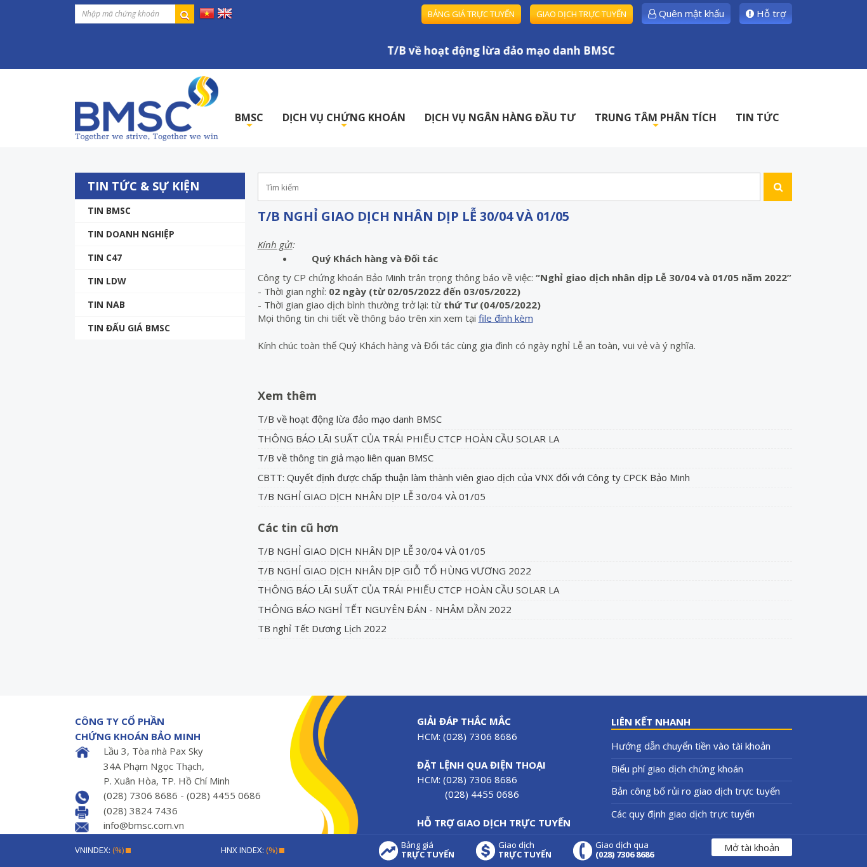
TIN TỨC (757, 117)
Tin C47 (105, 257)
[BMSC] (146, 108)
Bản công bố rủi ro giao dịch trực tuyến (695, 790)
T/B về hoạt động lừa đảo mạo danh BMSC (350, 419)
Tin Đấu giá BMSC (129, 328)
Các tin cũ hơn (298, 527)
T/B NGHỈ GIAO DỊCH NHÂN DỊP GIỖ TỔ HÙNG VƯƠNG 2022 (394, 570)
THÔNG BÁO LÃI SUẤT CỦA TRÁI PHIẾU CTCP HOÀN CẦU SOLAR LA (408, 438)
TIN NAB (106, 304)
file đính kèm (506, 318)
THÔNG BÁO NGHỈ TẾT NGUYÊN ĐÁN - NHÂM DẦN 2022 (385, 609)
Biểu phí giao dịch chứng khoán (677, 768)
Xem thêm (287, 395)
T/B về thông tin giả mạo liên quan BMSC (346, 457)
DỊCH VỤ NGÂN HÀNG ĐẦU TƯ (500, 117)
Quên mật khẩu (690, 13)
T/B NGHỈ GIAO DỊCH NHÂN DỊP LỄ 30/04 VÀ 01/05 (372, 496)
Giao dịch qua (624, 849)
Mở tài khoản (751, 847)
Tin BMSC (109, 210)
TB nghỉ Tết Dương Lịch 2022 (322, 628)
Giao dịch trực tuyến (581, 14)
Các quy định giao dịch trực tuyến (683, 813)
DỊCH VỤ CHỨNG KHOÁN (344, 120)
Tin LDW (107, 281)
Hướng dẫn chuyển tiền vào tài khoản (691, 745)
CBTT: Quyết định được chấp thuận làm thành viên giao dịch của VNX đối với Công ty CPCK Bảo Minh (474, 477)
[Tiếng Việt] (207, 12)
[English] (224, 12)
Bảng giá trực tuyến (471, 14)
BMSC (249, 120)
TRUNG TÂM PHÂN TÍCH (656, 120)
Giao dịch (525, 849)
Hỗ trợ (770, 13)
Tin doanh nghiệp (131, 234)
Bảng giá (427, 849)
